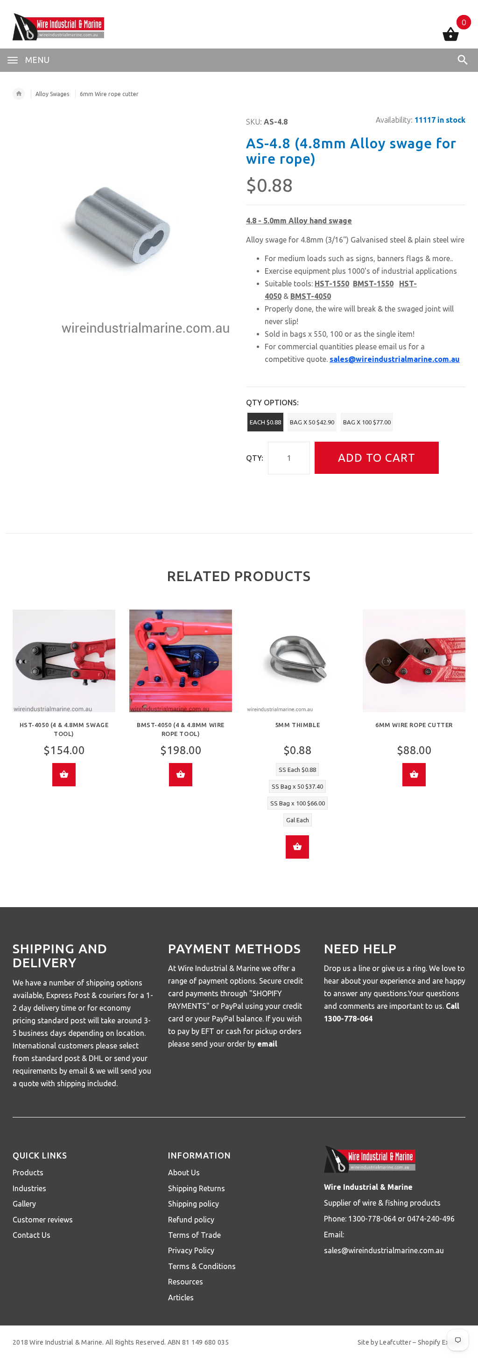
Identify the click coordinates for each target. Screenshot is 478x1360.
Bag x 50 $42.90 (312, 422)
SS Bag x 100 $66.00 (297, 803)
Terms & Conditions (202, 1266)
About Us (184, 1172)
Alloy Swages (52, 94)
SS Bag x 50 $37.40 (297, 786)
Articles (181, 1297)
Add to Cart (376, 457)
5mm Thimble (297, 725)
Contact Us (31, 1235)
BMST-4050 (310, 296)
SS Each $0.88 (297, 769)
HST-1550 (332, 283)
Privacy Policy (191, 1250)
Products (28, 1172)
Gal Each (297, 820)
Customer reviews (43, 1219)
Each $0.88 (265, 422)
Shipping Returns (196, 1188)
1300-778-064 (348, 1018)
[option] (64, 705)
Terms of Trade (194, 1235)
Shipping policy (193, 1204)
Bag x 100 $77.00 (367, 422)
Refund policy (191, 1219)
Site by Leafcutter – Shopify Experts (411, 1342)
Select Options (297, 847)
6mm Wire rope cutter (414, 725)
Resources (185, 1281)
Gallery (24, 1204)
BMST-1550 (373, 283)
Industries (29, 1188)
